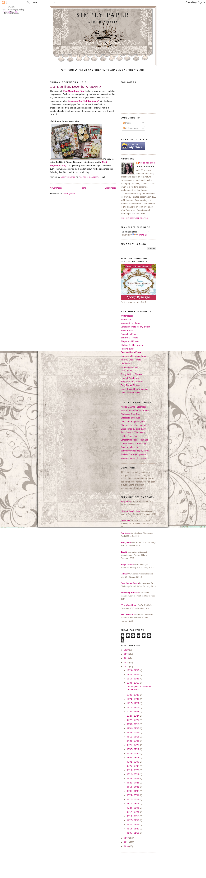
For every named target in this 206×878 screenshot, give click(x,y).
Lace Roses (126, 370)
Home (83, 188)
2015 (126, 658)
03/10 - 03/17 (133, 803)
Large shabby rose (129, 367)
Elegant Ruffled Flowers (132, 381)
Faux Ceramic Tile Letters (133, 432)
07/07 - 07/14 (133, 749)
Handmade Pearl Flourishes (133, 443)
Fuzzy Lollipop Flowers (131, 374)
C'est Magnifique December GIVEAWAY (75, 86)
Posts (128, 123)
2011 (126, 842)
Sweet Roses (127, 330)
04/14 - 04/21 (133, 787)
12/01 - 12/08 (133, 695)
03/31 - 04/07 (133, 791)
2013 (126, 666)
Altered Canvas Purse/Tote (133, 407)
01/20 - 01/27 (133, 824)
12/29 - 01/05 (133, 670)
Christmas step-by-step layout (135, 425)
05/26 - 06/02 (133, 766)
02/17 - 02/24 (133, 812)
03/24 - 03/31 (133, 795)
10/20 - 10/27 (133, 716)
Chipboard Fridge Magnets (133, 421)
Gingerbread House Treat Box (134, 440)
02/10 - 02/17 (133, 816)
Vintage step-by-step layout (133, 458)
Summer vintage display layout (135, 451)
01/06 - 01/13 (133, 833)
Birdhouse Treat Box (130, 414)
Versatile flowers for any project (135, 327)
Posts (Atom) (69, 193)
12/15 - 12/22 (133, 679)
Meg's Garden (127, 564)
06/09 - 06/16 (133, 757)
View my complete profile (134, 218)
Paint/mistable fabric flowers (134, 356)
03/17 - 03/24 (133, 799)
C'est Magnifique (128, 605)
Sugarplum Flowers (130, 334)
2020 (126, 650)
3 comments (94, 177)
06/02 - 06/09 (133, 762)
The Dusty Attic (128, 614)
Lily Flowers (126, 363)
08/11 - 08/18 (133, 737)
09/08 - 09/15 (133, 724)
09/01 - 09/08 (133, 728)
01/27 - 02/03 (133, 820)
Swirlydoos (126, 542)
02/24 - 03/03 (133, 808)
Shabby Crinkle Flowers (132, 345)
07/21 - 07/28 (133, 745)
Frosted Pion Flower (130, 378)
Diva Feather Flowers (130, 392)
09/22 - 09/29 (133, 720)
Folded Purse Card (129, 436)
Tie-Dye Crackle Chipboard (133, 454)
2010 (126, 846)
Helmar (124, 574)
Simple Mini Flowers (130, 341)
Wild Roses (126, 319)
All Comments (131, 128)
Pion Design (126, 533)
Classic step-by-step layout (133, 429)
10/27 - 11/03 (133, 711)
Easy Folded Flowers (130, 385)
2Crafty (124, 552)
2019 (126, 654)
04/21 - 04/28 (133, 783)
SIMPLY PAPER (103, 14)
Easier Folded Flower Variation (135, 389)
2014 (126, 662)
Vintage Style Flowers (131, 323)
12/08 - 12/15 (133, 683)
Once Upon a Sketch (130, 583)
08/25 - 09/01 (133, 732)
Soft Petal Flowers (129, 338)
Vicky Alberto (68, 177)
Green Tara (125, 520)
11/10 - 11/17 (133, 707)
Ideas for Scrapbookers (130, 511)
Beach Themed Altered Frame (135, 410)
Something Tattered (130, 592)
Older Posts (110, 188)
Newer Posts (56, 188)
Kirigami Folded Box (130, 447)
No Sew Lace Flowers (131, 360)
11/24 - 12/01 (133, 699)
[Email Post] (102, 177)
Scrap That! (126, 501)
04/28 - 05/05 (133, 778)
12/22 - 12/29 (133, 674)
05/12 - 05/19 (133, 774)
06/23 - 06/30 (133, 753)
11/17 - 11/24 (133, 703)
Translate (143, 235)
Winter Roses (127, 316)
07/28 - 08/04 (133, 741)
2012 (126, 838)
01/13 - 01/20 (133, 829)
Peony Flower (127, 349)
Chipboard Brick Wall (130, 418)
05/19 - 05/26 (133, 770)
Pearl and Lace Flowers (132, 352)
